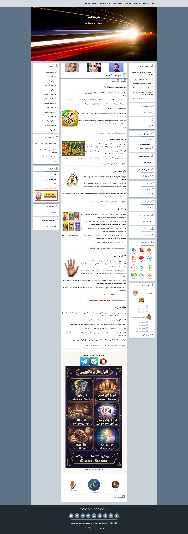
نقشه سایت (86, 527)
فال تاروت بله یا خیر (50, 125)
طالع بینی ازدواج (146, 175)
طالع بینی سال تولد (146, 334)
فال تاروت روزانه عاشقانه (48, 120)
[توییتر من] (88, 515)
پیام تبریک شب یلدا (50, 187)
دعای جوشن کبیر (146, 189)
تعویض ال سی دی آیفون (49, 156)
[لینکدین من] (71, 515)
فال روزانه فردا (51, 225)
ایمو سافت (94, 16)
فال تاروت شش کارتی (49, 103)
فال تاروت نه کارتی (50, 107)
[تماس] (94, 515)
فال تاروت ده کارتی (50, 111)
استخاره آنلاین (117, 3)
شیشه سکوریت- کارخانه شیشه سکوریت (47, 151)
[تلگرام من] (111, 515)
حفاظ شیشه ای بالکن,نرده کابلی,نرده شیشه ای (46, 144)
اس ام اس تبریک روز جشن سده (142, 87)
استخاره (124, 127)
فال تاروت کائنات (51, 80)
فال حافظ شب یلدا (50, 183)
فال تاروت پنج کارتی (50, 98)
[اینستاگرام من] (99, 515)
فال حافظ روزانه (92, 157)
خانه (153, 3)
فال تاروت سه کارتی (50, 89)
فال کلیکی (148, 207)
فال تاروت (137, 3)
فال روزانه (128, 3)
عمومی (115, 497)
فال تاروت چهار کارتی (50, 94)
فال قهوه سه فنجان (145, 143)
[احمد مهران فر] (116, 68)
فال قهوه (148, 139)
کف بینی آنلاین (120, 294)
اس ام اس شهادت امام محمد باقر (142, 98)
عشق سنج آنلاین (146, 221)
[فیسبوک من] (105, 515)
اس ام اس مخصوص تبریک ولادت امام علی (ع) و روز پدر (143, 93)
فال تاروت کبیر (51, 76)
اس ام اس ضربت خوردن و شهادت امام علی (142, 73)
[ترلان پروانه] (94, 68)
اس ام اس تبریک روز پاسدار (143, 78)
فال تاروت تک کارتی (50, 85)
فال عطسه (53, 212)
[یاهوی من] (116, 515)
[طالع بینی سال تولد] (142, 312)
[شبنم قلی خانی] (72, 68)
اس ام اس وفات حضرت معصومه (142, 83)
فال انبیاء (148, 125)
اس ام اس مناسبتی (104, 3)
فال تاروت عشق (51, 116)
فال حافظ (145, 3)
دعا (150, 193)
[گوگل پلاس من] (83, 515)
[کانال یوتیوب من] (77, 515)
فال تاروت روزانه (51, 72)
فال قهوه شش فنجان (145, 148)
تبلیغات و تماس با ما (90, 3)
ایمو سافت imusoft (113, 75)
